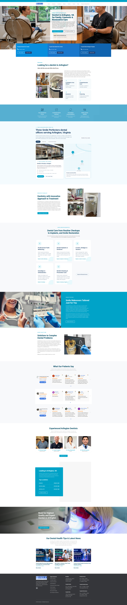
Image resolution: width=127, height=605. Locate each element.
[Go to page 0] (70, 402)
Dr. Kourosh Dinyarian (84, 450)
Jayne (82, 391)
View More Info (42, 443)
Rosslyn (38, 141)
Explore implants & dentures (63, 258)
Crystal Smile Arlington (52, 141)
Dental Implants (53, 578)
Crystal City (44, 141)
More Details (38, 567)
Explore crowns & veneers (81, 258)
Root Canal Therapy (53, 590)
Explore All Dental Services (82, 274)
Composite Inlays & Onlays (54, 585)
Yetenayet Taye (70, 391)
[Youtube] (37, 588)
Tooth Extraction (53, 588)
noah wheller (83, 375)
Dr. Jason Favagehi (56, 450)
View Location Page (49, 176)
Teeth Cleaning (52, 587)
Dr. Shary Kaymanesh (70, 450)
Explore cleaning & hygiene (63, 282)
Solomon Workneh (84, 408)
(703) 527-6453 (41, 171)
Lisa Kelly (69, 408)
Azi (68, 375)
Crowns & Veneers (53, 581)
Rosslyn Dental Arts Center (44, 376)
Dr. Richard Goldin (42, 450)
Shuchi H (56, 391)
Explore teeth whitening (43, 258)
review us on (42, 382)
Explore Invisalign (42, 282)
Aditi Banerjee (57, 408)
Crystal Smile (41, 392)
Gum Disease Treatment (54, 592)
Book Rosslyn (40, 176)
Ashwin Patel (57, 375)
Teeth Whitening (53, 583)
